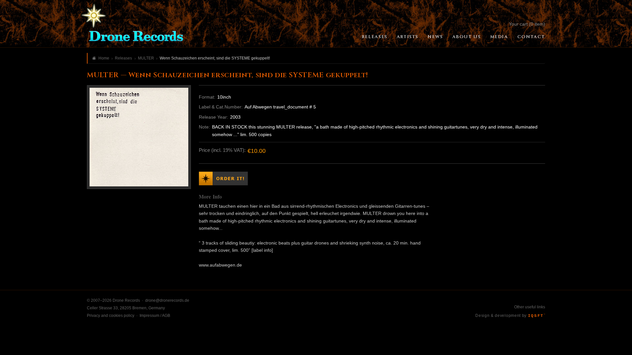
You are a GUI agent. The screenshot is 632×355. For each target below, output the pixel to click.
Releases (374, 37)
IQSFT (536, 316)
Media (499, 37)
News (435, 37)
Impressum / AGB (155, 315)
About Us (466, 37)
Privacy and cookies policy (110, 315)
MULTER (146, 58)
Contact (531, 37)
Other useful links (529, 307)
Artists (407, 37)
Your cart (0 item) (527, 24)
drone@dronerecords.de (167, 300)
